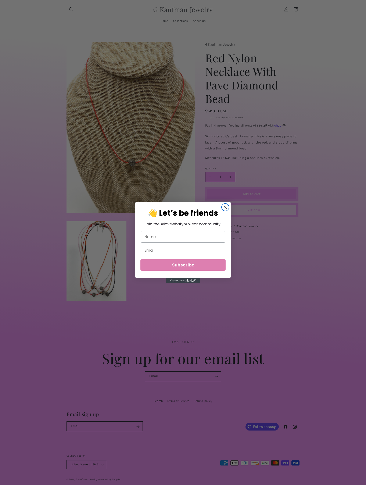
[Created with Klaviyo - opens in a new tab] (183, 280)
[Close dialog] (225, 207)
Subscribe (183, 265)
